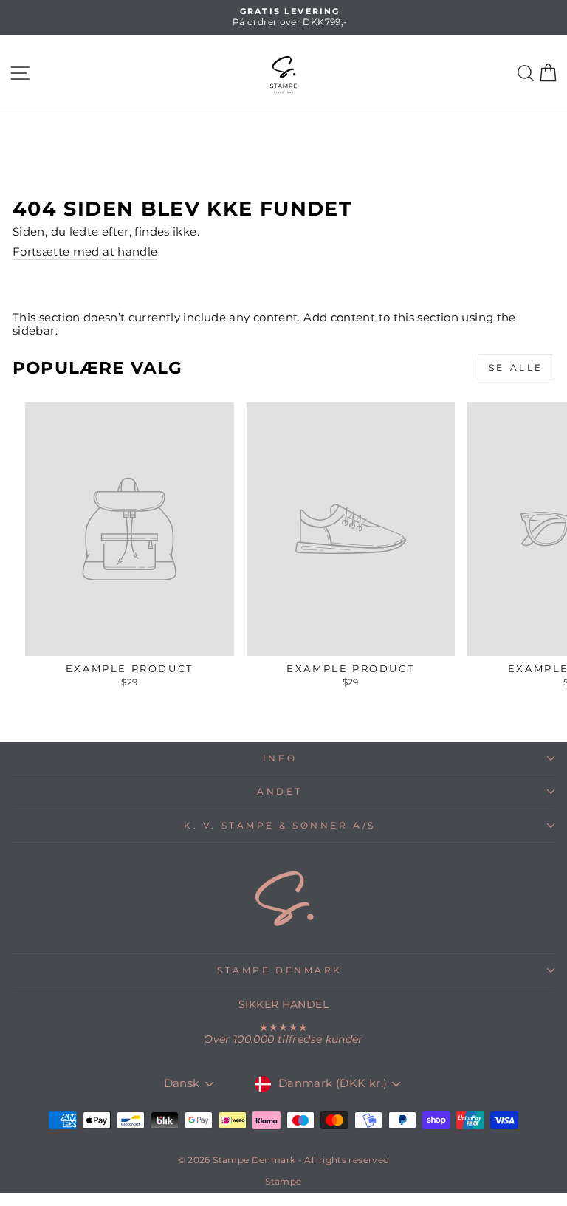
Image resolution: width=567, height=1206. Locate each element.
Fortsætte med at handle (85, 252)
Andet (280, 792)
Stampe (283, 1181)
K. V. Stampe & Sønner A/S (279, 825)
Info (280, 758)
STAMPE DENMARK (279, 970)
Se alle (516, 367)
